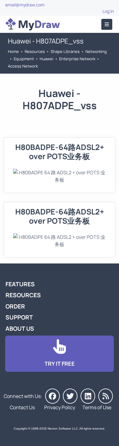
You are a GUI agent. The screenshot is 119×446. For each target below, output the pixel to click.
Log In (108, 11)
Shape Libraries (65, 51)
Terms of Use (96, 407)
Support (19, 317)
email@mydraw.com (25, 5)
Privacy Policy (59, 407)
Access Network (23, 66)
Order (15, 306)
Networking (96, 51)
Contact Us (22, 407)
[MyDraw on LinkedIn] (88, 396)
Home (13, 51)
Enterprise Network (77, 58)
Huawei (46, 58)
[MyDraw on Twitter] (70, 396)
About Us (19, 329)
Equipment (24, 58)
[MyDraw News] (105, 396)
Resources (35, 51)
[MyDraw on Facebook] (52, 396)
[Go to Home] (33, 24)
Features (20, 284)
